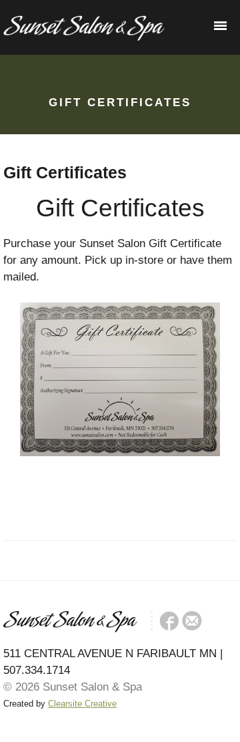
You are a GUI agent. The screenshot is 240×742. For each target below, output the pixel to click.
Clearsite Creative (82, 704)
